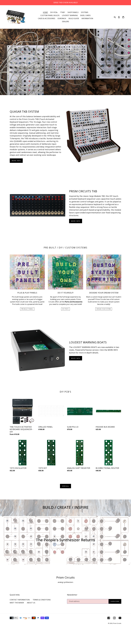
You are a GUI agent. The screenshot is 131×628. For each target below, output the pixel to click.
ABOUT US (31, 603)
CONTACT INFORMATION (20, 600)
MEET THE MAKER (17, 603)
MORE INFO (16, 161)
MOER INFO (75, 358)
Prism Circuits (117, 623)
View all (65, 486)
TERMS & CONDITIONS (42, 600)
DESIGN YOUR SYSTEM (104, 309)
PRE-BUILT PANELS (27, 309)
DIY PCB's (65, 309)
